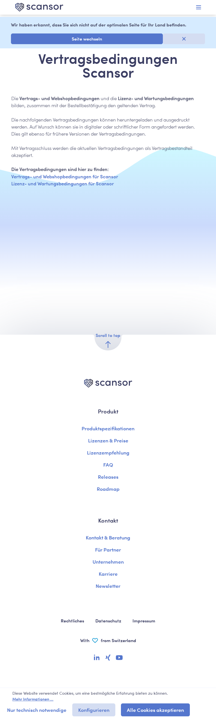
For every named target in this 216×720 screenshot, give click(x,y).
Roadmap (108, 488)
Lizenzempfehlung (108, 452)
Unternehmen (108, 561)
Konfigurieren (93, 709)
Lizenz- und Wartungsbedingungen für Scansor (62, 183)
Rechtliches (72, 620)
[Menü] (198, 7)
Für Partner (108, 549)
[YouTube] (119, 658)
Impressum (143, 620)
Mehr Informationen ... (32, 699)
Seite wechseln (87, 38)
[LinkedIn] (96, 658)
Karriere (108, 573)
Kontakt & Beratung (108, 537)
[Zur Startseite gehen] (57, 7)
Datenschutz (108, 620)
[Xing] (108, 658)
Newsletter (108, 585)
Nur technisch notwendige (36, 709)
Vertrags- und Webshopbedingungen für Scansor (64, 176)
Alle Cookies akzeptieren (155, 709)
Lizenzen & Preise (108, 440)
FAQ (108, 464)
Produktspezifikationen (108, 428)
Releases (108, 476)
